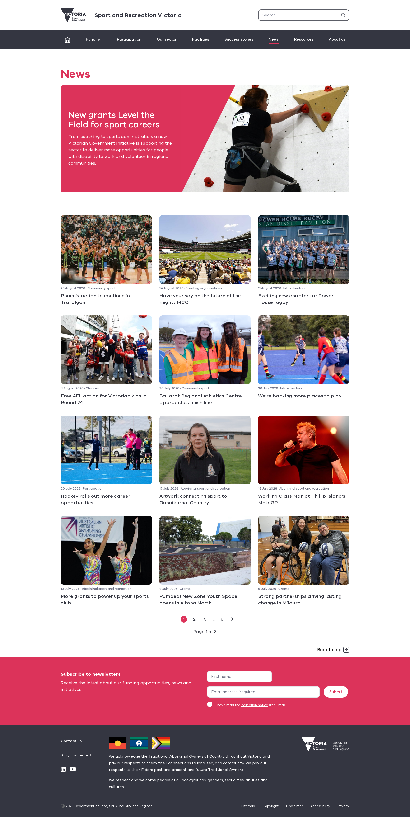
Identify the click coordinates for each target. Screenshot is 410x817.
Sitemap (248, 806)
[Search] (343, 15)
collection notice (254, 705)
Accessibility (320, 806)
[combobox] (303, 15)
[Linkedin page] (63, 769)
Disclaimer (294, 806)
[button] (231, 619)
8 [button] (222, 619)
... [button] (214, 619)
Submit (335, 691)
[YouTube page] (73, 769)
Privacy (343, 806)
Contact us (71, 741)
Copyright (271, 806)
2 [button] (194, 619)
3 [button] (205, 619)
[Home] (67, 39)
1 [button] (184, 619)
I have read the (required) (250, 705)
